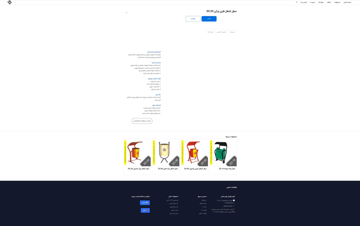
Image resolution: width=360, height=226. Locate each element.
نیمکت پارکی (174, 210)
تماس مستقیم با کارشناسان (142, 121)
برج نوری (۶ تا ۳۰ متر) (172, 200)
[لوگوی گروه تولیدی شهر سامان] (9, 2)
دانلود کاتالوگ (203, 203)
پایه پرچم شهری (174, 207)
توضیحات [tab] (232, 32)
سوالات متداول (203, 213)
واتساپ (193, 19)
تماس (209, 18)
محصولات (204, 200)
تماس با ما (204, 210)
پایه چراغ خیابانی (173, 203)
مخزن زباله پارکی (173, 213)
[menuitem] (347, 2)
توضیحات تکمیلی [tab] (221, 32)
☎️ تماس (145, 210)
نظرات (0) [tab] (210, 32)
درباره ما (204, 207)
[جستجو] (296, 2)
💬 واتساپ (145, 203)
